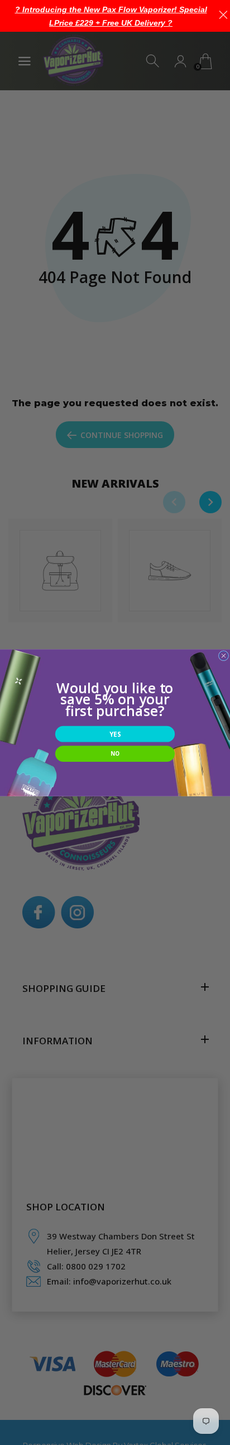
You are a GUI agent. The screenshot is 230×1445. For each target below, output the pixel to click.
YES (115, 733)
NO (115, 753)
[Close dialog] (223, 655)
